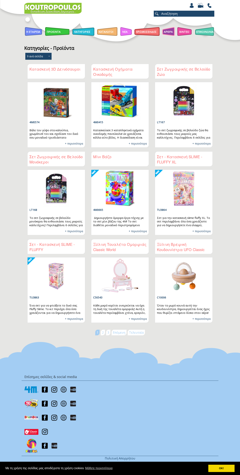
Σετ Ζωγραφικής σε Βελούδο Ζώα (183, 71)
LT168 (33, 210)
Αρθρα (168, 32)
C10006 (161, 297)
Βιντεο (184, 32)
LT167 (161, 122)
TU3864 (161, 210)
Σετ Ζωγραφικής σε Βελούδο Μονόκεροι (56, 159)
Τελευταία (136, 332)
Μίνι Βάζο (102, 156)
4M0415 (98, 122)
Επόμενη (119, 332)
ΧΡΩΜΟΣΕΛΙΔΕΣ (146, 32)
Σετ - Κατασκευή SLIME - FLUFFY (52, 247)
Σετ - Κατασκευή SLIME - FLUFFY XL (179, 159)
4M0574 (34, 122)
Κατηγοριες (82, 32)
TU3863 (34, 297)
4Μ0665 (98, 210)
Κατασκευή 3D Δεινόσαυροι (54, 69)
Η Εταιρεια (33, 32)
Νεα (125, 32)
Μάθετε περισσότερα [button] (98, 468)
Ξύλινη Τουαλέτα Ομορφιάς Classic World (119, 247)
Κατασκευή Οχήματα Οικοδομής (113, 71)
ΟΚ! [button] (221, 468)
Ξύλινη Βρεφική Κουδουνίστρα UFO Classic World (181, 249)
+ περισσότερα (74, 143)
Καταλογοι (106, 32)
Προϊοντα (54, 32)
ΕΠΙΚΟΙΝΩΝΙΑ (205, 32)
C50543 (97, 297)
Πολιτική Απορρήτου (120, 458)
